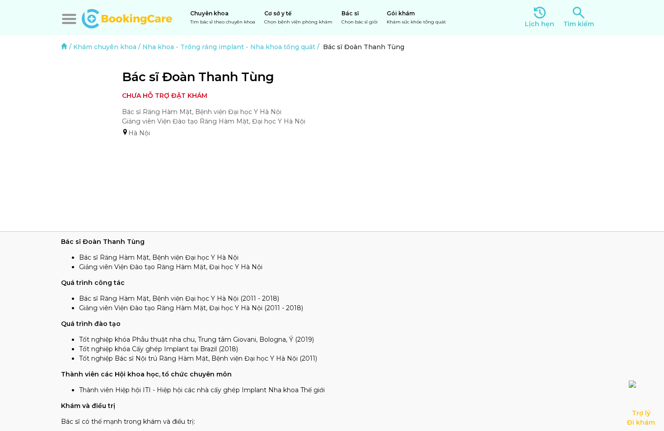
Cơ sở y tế (298, 17)
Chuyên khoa (222, 17)
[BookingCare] (127, 17)
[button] (69, 19)
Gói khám (416, 17)
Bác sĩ (359, 17)
